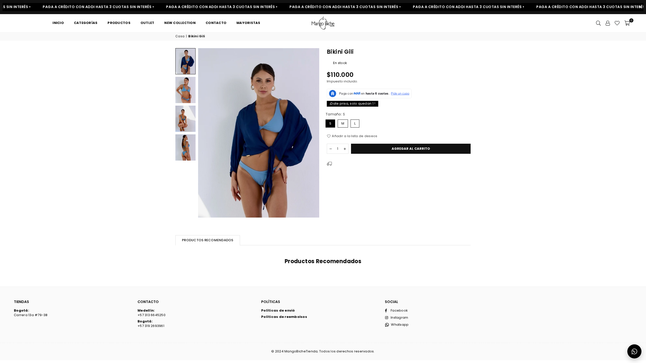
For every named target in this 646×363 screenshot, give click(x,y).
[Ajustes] (607, 22)
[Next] (312, 133)
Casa (179, 36)
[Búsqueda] (598, 22)
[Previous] (205, 133)
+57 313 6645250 (152, 312)
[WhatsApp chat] (634, 351)
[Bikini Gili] (185, 61)
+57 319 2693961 (151, 323)
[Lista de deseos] (617, 22)
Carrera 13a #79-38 (31, 312)
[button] (627, 22)
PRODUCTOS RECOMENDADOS (207, 240)
